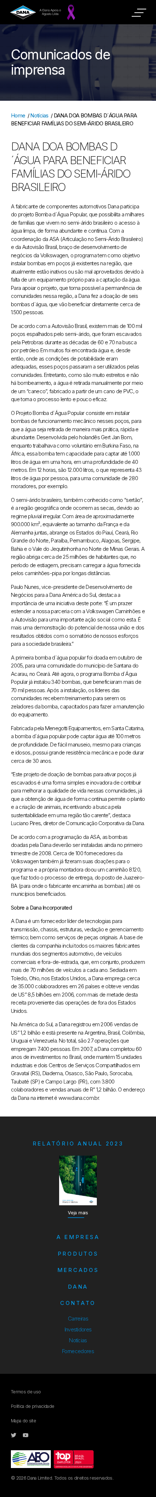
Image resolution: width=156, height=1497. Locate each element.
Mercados (78, 1270)
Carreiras (78, 1318)
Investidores (78, 1329)
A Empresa (78, 1237)
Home (18, 115)
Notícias (39, 115)
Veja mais (78, 1212)
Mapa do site (23, 1420)
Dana (78, 1286)
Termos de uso (26, 1391)
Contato (78, 1303)
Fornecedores (78, 1351)
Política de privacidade (32, 1406)
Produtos (78, 1253)
